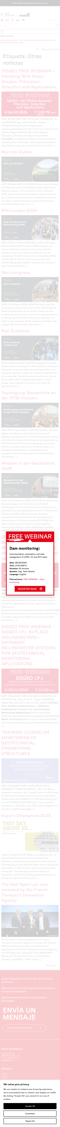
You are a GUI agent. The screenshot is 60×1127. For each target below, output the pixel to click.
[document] (30, 563)
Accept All (30, 1106)
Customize (30, 1113)
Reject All (30, 1121)
